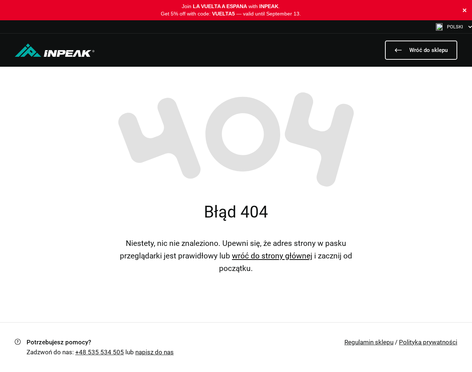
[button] (454, 27)
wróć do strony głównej (272, 255)
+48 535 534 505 (99, 352)
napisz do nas (154, 352)
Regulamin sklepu (368, 342)
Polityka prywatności (428, 342)
